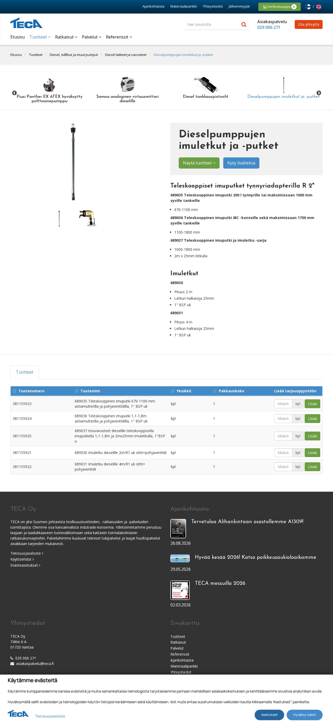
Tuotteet (38, 37)
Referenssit (117, 37)
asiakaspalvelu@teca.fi (35, 663)
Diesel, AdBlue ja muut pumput (74, 54)
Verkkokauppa (280, 6)
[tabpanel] (59, 218)
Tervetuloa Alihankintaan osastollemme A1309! (247, 521)
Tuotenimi (90, 390)
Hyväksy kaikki (304, 714)
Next (319, 93)
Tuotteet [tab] (24, 372)
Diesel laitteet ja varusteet (125, 54)
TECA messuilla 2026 (220, 583)
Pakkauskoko (231, 390)
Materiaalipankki (183, 6)
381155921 (22, 452)
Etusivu (17, 37)
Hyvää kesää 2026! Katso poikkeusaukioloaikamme (255, 557)
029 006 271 (268, 27)
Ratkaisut (65, 37)
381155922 (22, 466)
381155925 (22, 435)
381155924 (22, 418)
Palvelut (90, 37)
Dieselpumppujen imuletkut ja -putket (183, 54)
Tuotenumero (31, 390)
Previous (14, 93)
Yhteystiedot (213, 6)
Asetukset (269, 714)
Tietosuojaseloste (26, 553)
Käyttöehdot (21, 559)
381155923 (22, 403)
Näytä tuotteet (198, 163)
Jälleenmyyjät (239, 6)
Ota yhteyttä (308, 24)
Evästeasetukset (24, 565)
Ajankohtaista (153, 6)
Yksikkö (184, 390)
